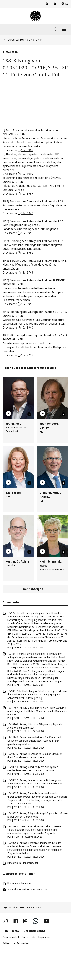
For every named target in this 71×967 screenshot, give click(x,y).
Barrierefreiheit (11, 937)
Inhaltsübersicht (34, 930)
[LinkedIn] (15, 921)
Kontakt (16, 930)
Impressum (44, 937)
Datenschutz (29, 937)
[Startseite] (35, 16)
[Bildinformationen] (29, 414)
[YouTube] (46, 921)
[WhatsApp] (35, 921)
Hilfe (6, 930)
